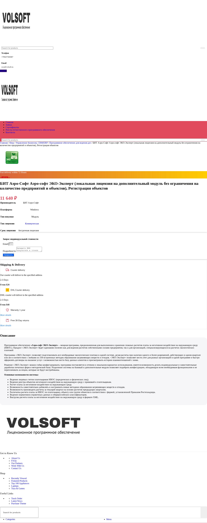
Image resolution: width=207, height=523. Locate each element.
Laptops (14, 486)
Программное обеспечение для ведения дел (70, 143)
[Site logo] (17, 45)
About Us (15, 458)
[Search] (202, 48)
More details (5, 315)
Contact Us (16, 468)
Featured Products (19, 481)
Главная (4, 143)
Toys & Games (18, 488)
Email (6, 244)
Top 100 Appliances (20, 483)
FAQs (14, 461)
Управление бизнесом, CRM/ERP (32, 143)
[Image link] (44, 450)
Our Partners (17, 463)
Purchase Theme (18, 503)
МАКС (3, 71)
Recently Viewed (19, 478)
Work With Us (17, 466)
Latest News (16, 501)
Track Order (16, 498)
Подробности (9, 251)
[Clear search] (197, 48)
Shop (12, 143)
